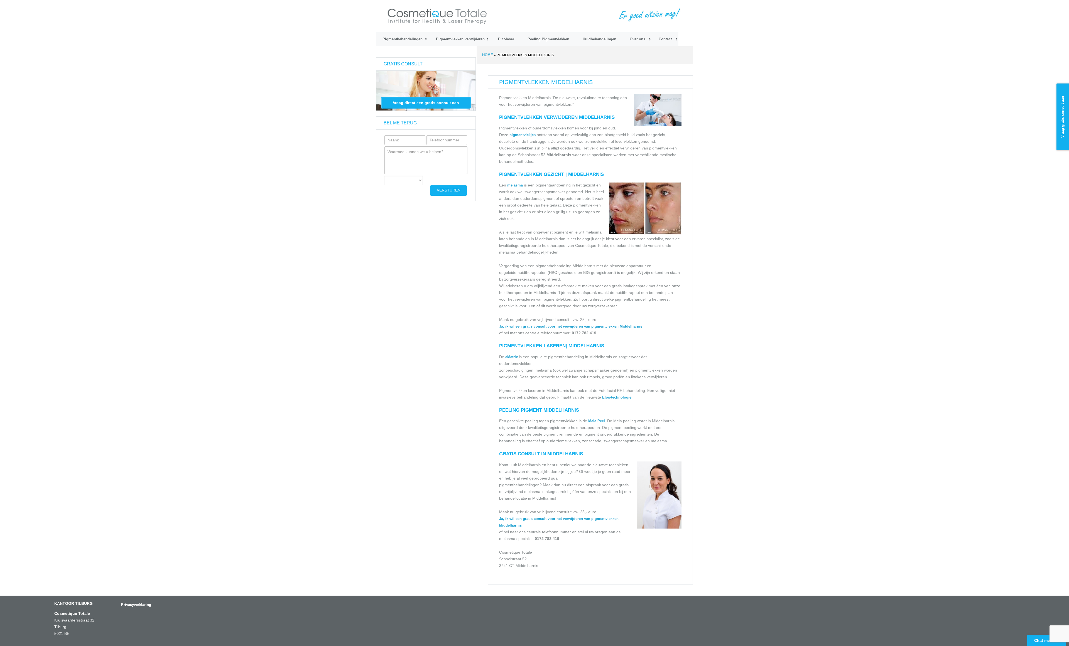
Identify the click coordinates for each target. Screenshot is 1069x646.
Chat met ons (1047, 640)
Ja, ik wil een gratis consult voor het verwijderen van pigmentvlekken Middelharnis (570, 326)
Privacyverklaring (136, 605)
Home (487, 55)
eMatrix (511, 357)
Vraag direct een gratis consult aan (426, 102)
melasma (515, 185)
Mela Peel (596, 421)
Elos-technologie (616, 397)
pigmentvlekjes (523, 135)
